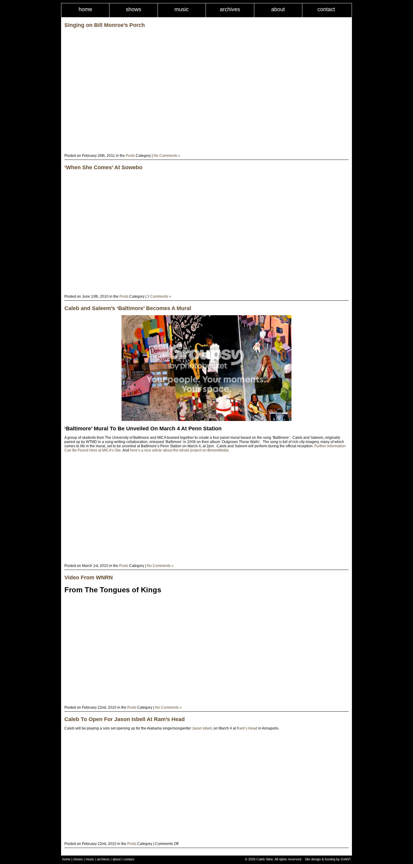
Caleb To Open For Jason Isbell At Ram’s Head (124, 719)
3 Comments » (159, 296)
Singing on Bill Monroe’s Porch (104, 25)
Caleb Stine (264, 859)
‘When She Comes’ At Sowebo (103, 167)
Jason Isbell (202, 728)
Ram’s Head (247, 728)
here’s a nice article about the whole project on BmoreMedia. (179, 450)
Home (85, 9)
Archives (230, 9)
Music (181, 9)
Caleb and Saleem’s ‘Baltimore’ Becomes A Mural (127, 308)
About (278, 9)
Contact (326, 9)
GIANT (346, 859)
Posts (130, 156)
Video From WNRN (88, 577)
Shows (133, 9)
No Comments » (167, 156)
